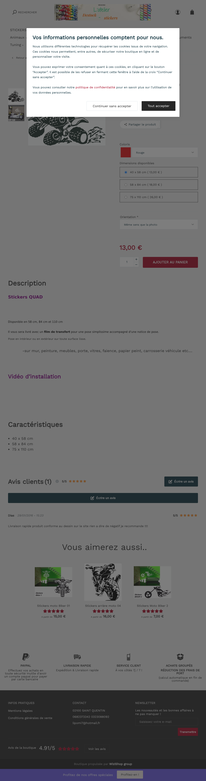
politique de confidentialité (95, 87)
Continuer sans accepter (112, 106)
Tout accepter (158, 106)
